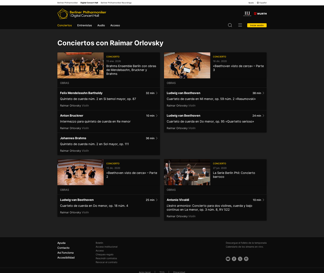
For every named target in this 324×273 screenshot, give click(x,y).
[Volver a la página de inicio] (81, 14)
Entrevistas (84, 25)
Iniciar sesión (257, 25)
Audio (101, 25)
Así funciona (65, 252)
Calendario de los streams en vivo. (245, 246)
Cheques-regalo (104, 254)
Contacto (63, 247)
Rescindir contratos (106, 258)
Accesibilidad (66, 257)
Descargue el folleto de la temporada (246, 242)
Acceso (115, 25)
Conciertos (64, 25)
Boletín (99, 242)
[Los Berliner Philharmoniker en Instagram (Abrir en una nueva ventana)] (246, 259)
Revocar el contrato (106, 262)
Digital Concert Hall (89, 3)
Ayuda (251, 3)
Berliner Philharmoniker (67, 3)
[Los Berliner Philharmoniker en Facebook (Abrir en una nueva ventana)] (234, 259)
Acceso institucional (106, 246)
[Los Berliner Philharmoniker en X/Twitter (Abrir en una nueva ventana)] (240, 259)
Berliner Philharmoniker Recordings (116, 3)
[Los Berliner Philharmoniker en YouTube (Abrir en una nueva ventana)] (228, 259)
